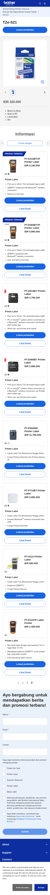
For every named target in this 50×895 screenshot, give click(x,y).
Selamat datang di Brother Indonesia (16, 9)
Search (40, 3)
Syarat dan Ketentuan (25, 816)
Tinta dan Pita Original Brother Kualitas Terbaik (20, 12)
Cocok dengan (25, 143)
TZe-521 (6, 15)
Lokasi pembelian (25, 30)
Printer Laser (12, 774)
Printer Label (12, 786)
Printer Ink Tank (13, 768)
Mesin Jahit (12, 792)
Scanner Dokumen (15, 780)
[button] (5, 92)
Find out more (22, 887)
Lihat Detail (25, 209)
